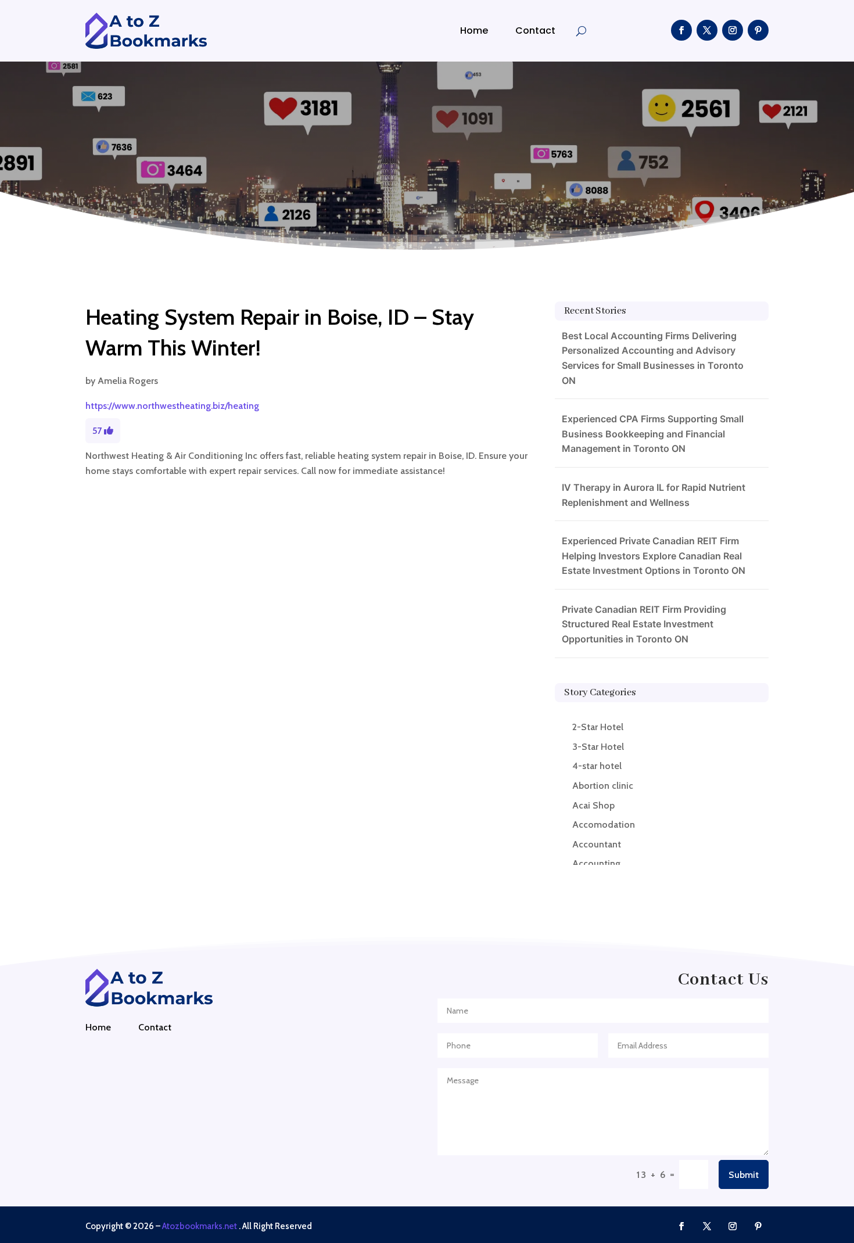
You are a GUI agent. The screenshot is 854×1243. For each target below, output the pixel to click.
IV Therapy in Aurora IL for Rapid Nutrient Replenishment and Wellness (653, 495)
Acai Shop (593, 805)
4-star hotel (597, 765)
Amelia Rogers (128, 380)
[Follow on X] (707, 30)
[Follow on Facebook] (681, 30)
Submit (744, 1174)
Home (474, 30)
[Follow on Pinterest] (758, 30)
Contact (535, 30)
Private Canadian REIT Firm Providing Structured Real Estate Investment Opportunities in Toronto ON (644, 624)
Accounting (596, 863)
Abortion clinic (602, 785)
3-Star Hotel (598, 746)
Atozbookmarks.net (199, 1226)
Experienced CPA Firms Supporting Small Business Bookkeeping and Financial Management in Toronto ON (653, 433)
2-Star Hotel (597, 726)
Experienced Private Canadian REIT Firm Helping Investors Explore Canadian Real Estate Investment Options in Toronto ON (653, 555)
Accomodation (603, 824)
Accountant (596, 844)
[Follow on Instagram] (732, 30)
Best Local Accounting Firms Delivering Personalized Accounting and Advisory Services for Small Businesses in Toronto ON (653, 358)
